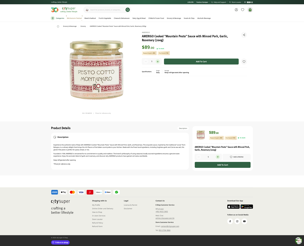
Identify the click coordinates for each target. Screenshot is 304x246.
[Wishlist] (242, 9)
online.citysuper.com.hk (165, 218)
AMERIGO (146, 32)
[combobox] (107, 10)
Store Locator (236, 2)
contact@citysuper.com (170, 226)
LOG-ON (190, 2)
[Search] (128, 10)
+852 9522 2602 (162, 211)
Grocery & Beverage (70, 26)
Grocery (83, 26)
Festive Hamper (202, 2)
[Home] (58, 26)
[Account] (236, 9)
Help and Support (220, 2)
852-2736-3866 (164, 230)
